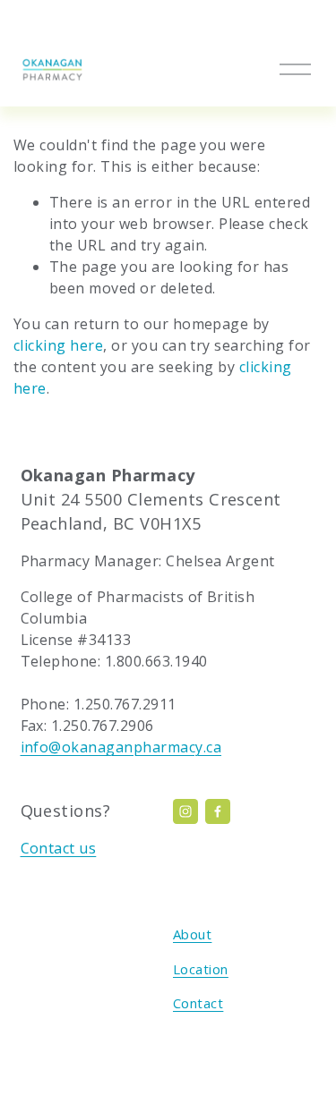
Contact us (59, 848)
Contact (198, 1003)
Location (200, 969)
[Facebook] (217, 811)
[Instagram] (185, 811)
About (192, 934)
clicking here (58, 345)
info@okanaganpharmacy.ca (121, 747)
